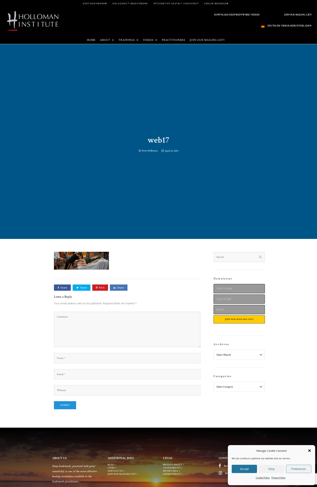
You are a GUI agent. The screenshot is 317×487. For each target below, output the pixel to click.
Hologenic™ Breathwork (130, 3)
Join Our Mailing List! (207, 40)
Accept (244, 468)
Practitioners (173, 40)
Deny (271, 468)
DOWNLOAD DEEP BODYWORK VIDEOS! (236, 14)
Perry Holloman (150, 150)
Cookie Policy (263, 477)
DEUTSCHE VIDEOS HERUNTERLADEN (289, 25)
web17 (158, 140)
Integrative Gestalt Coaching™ (176, 3)
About (105, 40)
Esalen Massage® (216, 3)
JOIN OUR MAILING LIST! (297, 14)
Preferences (298, 468)
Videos (148, 40)
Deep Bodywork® (95, 3)
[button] (309, 450)
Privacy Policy (278, 477)
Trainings (127, 40)
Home (91, 40)
